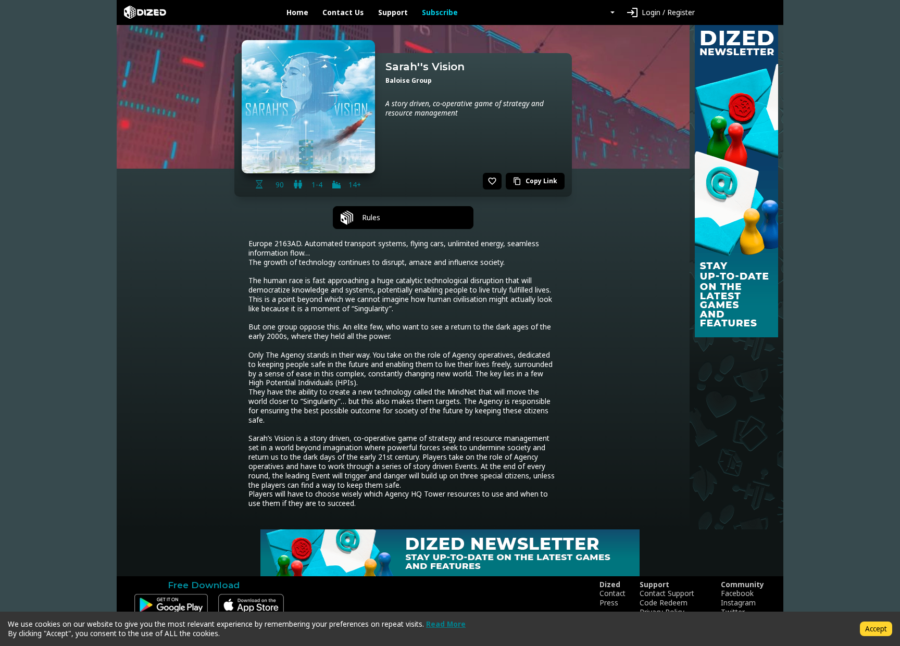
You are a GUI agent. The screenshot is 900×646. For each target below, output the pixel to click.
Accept (876, 629)
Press (608, 602)
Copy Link (535, 180)
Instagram (738, 602)
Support (393, 12)
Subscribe (440, 12)
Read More (446, 624)
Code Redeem (664, 602)
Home (297, 12)
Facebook (737, 593)
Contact (612, 593)
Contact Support (667, 593)
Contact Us (343, 12)
